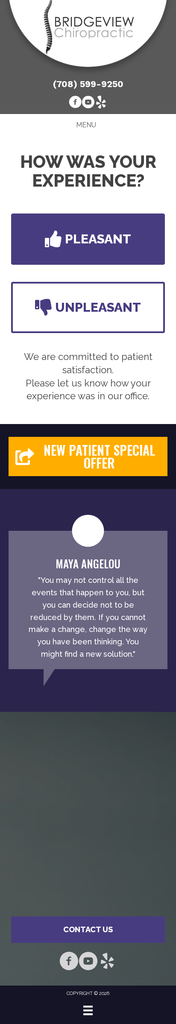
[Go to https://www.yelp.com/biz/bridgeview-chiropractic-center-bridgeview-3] (100, 103)
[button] (88, 239)
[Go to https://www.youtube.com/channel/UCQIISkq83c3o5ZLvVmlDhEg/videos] (88, 103)
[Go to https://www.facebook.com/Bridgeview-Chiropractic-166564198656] (75, 103)
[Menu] (88, 1010)
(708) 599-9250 (88, 84)
